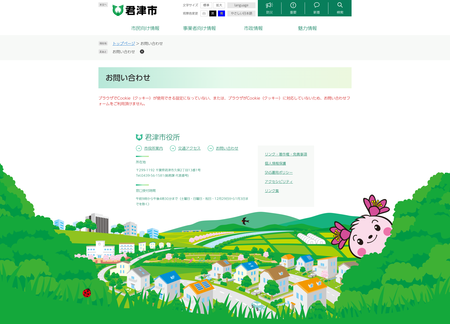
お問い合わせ (123, 52)
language (241, 5)
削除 (142, 51)
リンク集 (272, 191)
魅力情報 (307, 28)
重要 (293, 12)
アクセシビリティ (279, 181)
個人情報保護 (275, 163)
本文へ (103, 5)
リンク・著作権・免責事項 (286, 154)
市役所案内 (153, 148)
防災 (269, 12)
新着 (316, 12)
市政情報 (253, 28)
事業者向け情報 (199, 28)
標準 (206, 5)
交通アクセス (189, 148)
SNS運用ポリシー (279, 172)
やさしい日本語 (241, 13)
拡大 (219, 5)
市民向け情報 (145, 28)
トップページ (123, 43)
